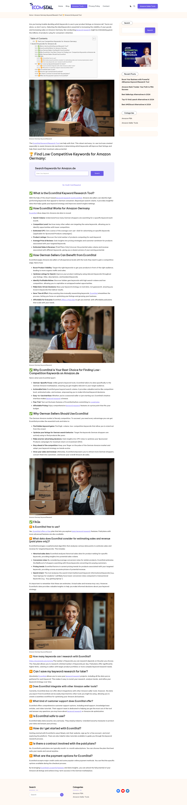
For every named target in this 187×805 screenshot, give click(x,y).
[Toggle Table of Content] (93, 38)
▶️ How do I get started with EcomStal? (50, 71)
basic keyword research (81, 531)
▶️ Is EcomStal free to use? (48, 58)
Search (97, 173)
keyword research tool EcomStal (69, 198)
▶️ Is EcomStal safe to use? (46, 69)
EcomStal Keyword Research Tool (46, 143)
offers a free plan (68, 300)
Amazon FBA (127, 118)
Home (31, 15)
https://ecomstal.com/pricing (41, 661)
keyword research (83, 30)
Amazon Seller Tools (130, 123)
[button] (148, 6)
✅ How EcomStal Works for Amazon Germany (52, 48)
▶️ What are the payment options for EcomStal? (53, 75)
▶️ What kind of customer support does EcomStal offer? (57, 67)
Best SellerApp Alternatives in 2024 (136, 94)
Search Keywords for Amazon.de (44, 44)
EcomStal (33, 213)
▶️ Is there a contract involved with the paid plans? (54, 73)
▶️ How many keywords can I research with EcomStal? (56, 62)
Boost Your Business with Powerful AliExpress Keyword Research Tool (135, 80)
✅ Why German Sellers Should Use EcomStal (52, 54)
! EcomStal (42, 676)
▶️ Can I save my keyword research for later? (52, 64)
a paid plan (94, 402)
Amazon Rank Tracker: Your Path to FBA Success (138, 88)
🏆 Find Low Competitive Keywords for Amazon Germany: (56, 41)
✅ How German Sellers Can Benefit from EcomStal (53, 50)
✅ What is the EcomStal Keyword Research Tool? (53, 46)
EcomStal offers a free (42, 531)
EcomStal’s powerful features (52, 768)
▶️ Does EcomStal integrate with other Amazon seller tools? (57, 65)
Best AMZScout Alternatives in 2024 (136, 104)
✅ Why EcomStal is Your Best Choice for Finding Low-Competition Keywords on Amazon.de (66, 52)
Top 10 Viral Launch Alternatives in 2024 (138, 99)
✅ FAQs (40, 56)
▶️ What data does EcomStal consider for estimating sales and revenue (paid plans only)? (67, 60)
